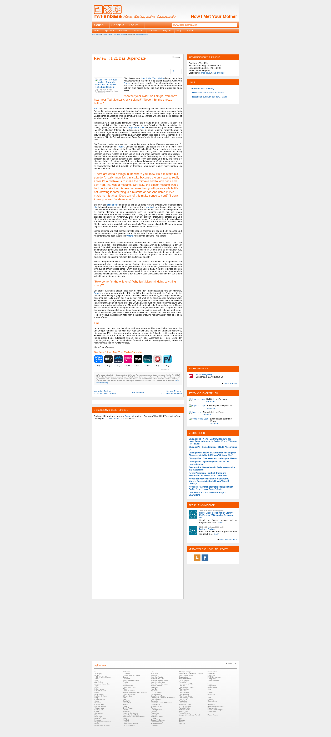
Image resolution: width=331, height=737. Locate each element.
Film (180, 718)
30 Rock (97, 675)
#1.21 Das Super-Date (113, 418)
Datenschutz (212, 708)
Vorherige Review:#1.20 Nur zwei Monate (105, 392)
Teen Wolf (183, 682)
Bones (96, 692)
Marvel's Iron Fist (157, 679)
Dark (96, 715)
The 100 (182, 686)
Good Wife (126, 701)
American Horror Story (102, 684)
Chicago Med (99, 708)
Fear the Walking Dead (131, 680)
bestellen (210, 401)
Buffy (96, 698)
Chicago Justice (100, 706)
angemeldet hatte (136, 127)
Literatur (182, 720)
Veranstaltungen (213, 680)
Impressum (212, 711)
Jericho (125, 718)
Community (98, 713)
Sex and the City (157, 722)
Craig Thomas (217, 73)
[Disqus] (138, 465)
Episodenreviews (142, 34)
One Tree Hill (156, 699)
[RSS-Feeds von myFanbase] (197, 561)
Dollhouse (126, 672)
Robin (121, 147)
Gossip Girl (127, 703)
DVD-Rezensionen (214, 677)
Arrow (96, 687)
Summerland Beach (186, 675)
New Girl (154, 689)
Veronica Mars (184, 710)
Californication (99, 699)
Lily (95, 207)
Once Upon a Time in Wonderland (163, 698)
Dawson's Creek (100, 718)
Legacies (126, 722)
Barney (127, 83)
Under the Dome (185, 704)
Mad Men (154, 673)
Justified (126, 720)
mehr (220, 522)
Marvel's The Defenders (159, 684)
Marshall (150, 207)
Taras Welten (184, 680)
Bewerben (211, 694)
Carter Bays (204, 73)
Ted (95, 109)
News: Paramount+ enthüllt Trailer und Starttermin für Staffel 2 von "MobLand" (208, 474)
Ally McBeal (98, 682)
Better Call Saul (100, 691)
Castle (96, 701)
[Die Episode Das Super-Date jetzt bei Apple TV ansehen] (197, 407)
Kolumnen (211, 675)
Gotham (125, 704)
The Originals (184, 694)
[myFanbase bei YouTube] (229, 561)
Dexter (96, 723)
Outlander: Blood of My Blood (161, 703)
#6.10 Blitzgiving (204, 374)
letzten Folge (113, 205)
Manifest (154, 675)
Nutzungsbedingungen (215, 706)
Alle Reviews (138, 392)
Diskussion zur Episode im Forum (208, 92)
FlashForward (128, 686)
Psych (153, 708)
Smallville (154, 725)
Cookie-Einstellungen (215, 710)
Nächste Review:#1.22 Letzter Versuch (171, 392)
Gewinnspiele (212, 687)
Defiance (97, 720)
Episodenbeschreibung (203, 88)
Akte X (96, 679)
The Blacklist (184, 689)
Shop (209, 689)
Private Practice (156, 706)
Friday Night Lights (129, 687)
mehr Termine (230, 383)
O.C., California (156, 692)
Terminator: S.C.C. (186, 684)
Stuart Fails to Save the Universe (191, 673)
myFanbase (96, 34)
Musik (181, 722)
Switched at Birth (185, 679)
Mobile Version (213, 715)
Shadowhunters (156, 723)
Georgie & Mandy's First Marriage (135, 692)
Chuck (96, 711)
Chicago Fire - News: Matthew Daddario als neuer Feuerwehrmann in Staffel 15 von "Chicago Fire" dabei (213, 441)
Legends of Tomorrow (130, 723)
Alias (96, 680)
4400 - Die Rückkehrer (102, 677)
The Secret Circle (185, 696)
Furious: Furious (207, 529)
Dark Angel (98, 717)
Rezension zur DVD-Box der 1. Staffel (209, 97)
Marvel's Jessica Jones (159, 680)
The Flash (183, 691)
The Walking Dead (186, 698)
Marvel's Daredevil (157, 677)
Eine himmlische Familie (131, 675)
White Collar (183, 711)
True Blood (183, 703)
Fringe (125, 689)
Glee (124, 699)
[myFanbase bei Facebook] (205, 561)
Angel (96, 686)
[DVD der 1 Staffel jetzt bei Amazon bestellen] (197, 400)
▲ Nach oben (231, 663)
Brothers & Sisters (101, 696)
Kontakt (210, 692)
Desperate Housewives (102, 722)
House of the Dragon (130, 713)
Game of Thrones (129, 691)
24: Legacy (98, 673)
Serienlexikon (212, 672)
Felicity (125, 682)
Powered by (171, 369)
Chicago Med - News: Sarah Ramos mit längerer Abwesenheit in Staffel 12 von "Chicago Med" (212, 454)
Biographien (212, 686)
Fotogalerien (212, 679)
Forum (133, 25)
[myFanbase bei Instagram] (221, 561)
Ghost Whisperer (129, 694)
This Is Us (183, 699)
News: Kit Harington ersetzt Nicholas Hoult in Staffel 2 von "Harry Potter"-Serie (211, 488)
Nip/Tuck (154, 691)
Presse (210, 699)
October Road (156, 694)
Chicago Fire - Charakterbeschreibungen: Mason (213, 458)
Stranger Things (185, 672)
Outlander (154, 701)
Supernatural (183, 677)
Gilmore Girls (127, 696)
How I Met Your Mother (214, 16)
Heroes (125, 710)
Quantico (154, 711)
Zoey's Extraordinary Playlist (189, 715)
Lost (152, 672)
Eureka (125, 677)
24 (95, 672)
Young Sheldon (184, 713)
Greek (125, 706)
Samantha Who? (157, 717)
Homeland (126, 711)
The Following (184, 692)
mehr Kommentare (228, 539)
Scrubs (153, 718)
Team (210, 698)
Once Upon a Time (158, 696)
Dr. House (126, 673)
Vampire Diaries (184, 708)
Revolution (155, 713)
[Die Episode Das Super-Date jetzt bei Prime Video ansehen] (198, 421)
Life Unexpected (128, 725)
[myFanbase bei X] (213, 561)
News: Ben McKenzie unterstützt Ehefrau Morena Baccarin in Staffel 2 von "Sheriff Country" (209, 481)
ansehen (211, 408)
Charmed (97, 703)
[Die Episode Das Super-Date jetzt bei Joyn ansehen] (195, 413)
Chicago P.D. (99, 710)
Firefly (125, 684)
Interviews (211, 673)
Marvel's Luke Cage (158, 682)
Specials (117, 25)
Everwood (126, 679)
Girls (124, 698)
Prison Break (155, 704)
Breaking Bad (99, 694)
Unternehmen (212, 701)
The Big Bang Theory (186, 687)
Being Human (99, 689)
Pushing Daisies (157, 710)
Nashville (154, 687)
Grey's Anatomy (128, 708)
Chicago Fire (99, 704)
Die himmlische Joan (101, 725)
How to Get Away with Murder (133, 717)
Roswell (154, 715)
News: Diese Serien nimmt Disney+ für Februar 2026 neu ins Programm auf (216, 515)
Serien (105, 34)
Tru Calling (183, 701)
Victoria (129, 236)
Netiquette (211, 704)
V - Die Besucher (185, 706)
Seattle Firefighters (158, 720)
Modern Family (156, 686)
